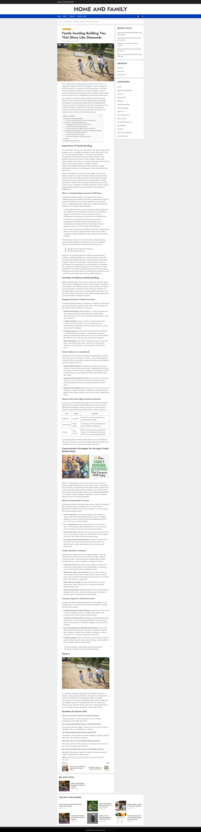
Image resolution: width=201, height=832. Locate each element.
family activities (99, 757)
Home (59, 16)
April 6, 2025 (131, 821)
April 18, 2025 (103, 809)
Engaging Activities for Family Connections (79, 124)
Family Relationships (66, 29)
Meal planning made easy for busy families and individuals (134, 817)
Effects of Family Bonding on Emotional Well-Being (81, 120)
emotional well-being (90, 757)
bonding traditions (70, 757)
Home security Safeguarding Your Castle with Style (105, 817)
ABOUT (65, 16)
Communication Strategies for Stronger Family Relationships (82, 130)
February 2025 (121, 75)
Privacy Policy (82, 16)
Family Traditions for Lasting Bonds (77, 126)
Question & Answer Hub (71, 141)
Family (119, 87)
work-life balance (122, 136)
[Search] (143, 16)
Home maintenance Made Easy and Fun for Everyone (105, 805)
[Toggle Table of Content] (99, 116)
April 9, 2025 (103, 821)
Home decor (121, 111)
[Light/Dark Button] (139, 16)
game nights (65, 759)
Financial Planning (122, 108)
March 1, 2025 (70, 41)
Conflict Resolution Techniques (75, 134)
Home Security (121, 118)
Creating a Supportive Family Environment (79, 136)
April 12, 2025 (75, 788)
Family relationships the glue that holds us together (78, 785)
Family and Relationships (124, 90)
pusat (64, 41)
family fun (120, 94)
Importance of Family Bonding (73, 118)
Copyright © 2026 (91, 830)
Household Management (124, 122)
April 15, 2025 (131, 808)
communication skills (79, 757)
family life (120, 101)
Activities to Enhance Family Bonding (75, 122)
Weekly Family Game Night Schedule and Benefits (81, 128)
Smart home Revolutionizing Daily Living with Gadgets (70, 805)
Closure (66, 138)
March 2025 (120, 71)
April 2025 (120, 68)
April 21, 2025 (63, 808)
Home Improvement (123, 115)
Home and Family (100, 9)
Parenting (120, 129)
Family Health (121, 97)
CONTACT (72, 16)
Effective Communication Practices (77, 132)
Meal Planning (121, 125)
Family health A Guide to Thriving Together (134, 805)
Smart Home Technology (124, 132)
